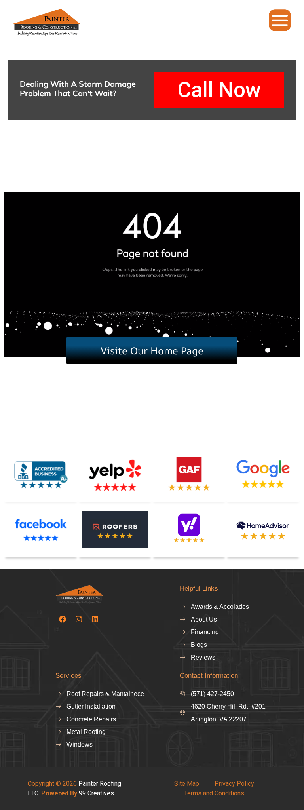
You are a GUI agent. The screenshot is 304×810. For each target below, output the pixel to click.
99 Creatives (96, 793)
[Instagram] (79, 619)
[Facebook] (62, 619)
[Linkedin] (95, 619)
